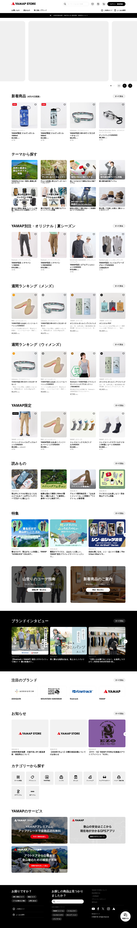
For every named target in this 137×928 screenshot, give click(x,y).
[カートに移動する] (104, 4)
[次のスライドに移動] (130, 86)
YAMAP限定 (47, 780)
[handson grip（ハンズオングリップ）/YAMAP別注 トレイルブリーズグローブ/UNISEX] (112, 245)
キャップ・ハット (71, 915)
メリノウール (56, 919)
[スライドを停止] (119, 86)
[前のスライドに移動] (125, 86)
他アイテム (32, 795)
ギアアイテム (18, 795)
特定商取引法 (96, 893)
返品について (31, 897)
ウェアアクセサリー (104, 780)
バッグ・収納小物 (119, 780)
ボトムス (75, 780)
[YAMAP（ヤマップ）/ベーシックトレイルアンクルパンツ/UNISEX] (25, 424)
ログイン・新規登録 (116, 4)
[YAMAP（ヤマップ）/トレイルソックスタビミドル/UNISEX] (83, 424)
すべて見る (119, 405)
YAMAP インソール (58, 911)
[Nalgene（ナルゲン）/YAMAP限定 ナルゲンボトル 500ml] (54, 115)
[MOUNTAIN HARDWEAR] (54, 691)
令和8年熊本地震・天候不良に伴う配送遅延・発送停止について (70, 15)
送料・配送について (18, 897)
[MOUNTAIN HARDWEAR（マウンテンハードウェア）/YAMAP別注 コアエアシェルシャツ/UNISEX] (83, 245)
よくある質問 (121, 10)
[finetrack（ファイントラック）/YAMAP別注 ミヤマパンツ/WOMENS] (54, 245)
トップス (61, 780)
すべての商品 (18, 780)
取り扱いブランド (40, 10)
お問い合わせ (32, 901)
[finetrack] (83, 691)
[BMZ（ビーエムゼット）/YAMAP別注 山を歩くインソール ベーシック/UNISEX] (54, 424)
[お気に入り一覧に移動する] (93, 4)
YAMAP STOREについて (99, 890)
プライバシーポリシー (99, 899)
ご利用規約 (95, 896)
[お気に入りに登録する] (35, 105)
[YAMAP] (112, 691)
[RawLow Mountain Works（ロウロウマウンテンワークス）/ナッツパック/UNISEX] (112, 115)
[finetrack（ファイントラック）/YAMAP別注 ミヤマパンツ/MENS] (25, 245)
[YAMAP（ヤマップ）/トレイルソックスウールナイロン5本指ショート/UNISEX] (112, 424)
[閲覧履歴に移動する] (98, 4)
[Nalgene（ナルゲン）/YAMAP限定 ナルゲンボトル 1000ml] (25, 115)
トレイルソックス (58, 915)
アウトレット (32, 780)
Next (125, 535)
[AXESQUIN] (25, 691)
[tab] (112, 85)
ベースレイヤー (72, 911)
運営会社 (94, 902)
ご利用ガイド (108, 10)
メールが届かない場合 (19, 901)
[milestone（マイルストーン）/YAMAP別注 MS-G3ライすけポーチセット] (83, 115)
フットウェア (90, 780)
